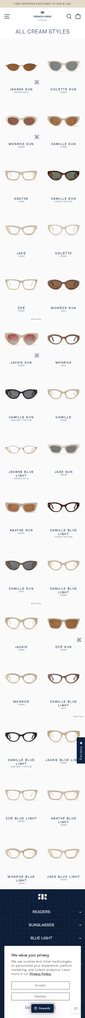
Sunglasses (41, 925)
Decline (40, 996)
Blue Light (41, 938)
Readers (41, 912)
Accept (40, 985)
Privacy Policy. (40, 974)
